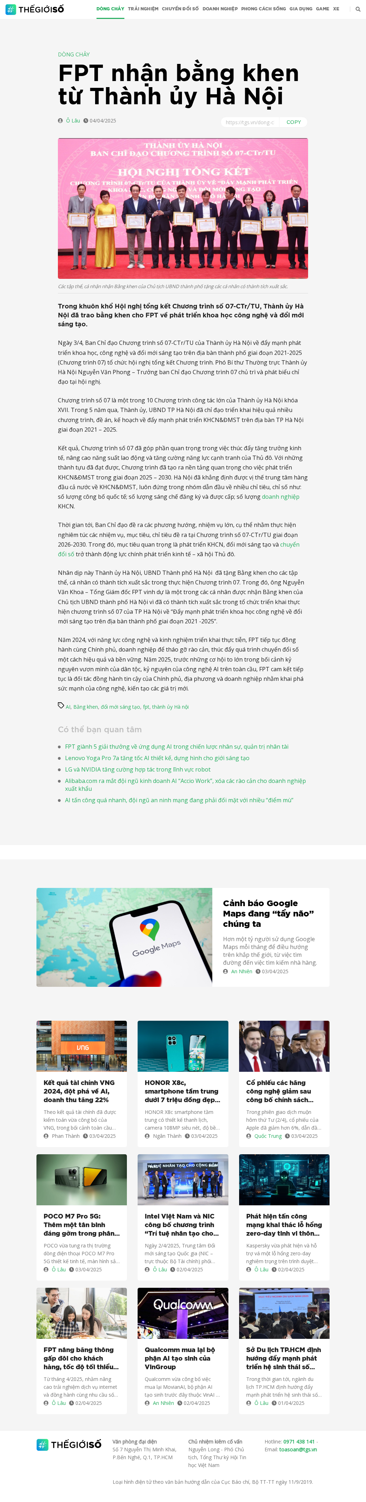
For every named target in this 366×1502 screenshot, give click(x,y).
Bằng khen (85, 706)
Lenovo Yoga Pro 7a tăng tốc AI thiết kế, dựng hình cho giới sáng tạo (157, 758)
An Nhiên (241, 971)
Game (323, 9)
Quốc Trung (268, 1135)
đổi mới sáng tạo (120, 706)
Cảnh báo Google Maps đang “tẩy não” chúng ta (268, 914)
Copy (294, 122)
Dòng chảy (111, 9)
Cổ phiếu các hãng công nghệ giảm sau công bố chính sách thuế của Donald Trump (284, 1092)
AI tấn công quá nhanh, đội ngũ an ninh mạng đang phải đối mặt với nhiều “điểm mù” (179, 800)
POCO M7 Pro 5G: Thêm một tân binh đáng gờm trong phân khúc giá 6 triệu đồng (79, 1226)
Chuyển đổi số (180, 9)
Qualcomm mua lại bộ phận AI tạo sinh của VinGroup (180, 1359)
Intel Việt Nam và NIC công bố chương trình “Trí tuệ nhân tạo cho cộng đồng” (179, 1226)
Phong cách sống (263, 9)
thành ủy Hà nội (170, 706)
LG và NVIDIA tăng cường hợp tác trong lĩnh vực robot (138, 769)
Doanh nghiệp (220, 9)
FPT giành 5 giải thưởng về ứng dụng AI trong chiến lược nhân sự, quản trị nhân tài (176, 746)
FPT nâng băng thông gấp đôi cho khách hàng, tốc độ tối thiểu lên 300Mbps (79, 1359)
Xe (336, 9)
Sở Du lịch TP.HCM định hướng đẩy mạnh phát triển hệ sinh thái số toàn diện (283, 1359)
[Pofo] (35, 9)
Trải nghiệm (143, 9)
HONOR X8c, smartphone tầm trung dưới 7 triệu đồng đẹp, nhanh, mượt (181, 1092)
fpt (146, 706)
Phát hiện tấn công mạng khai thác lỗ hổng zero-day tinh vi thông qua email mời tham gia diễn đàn (284, 1226)
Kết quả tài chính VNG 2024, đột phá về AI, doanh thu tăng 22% (79, 1092)
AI (68, 706)
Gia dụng (301, 9)
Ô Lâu (73, 120)
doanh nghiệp (281, 497)
